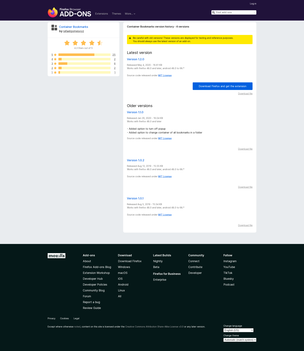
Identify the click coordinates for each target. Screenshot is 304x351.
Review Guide (92, 308)
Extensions (101, 13)
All (119, 296)
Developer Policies (95, 284)
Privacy (51, 318)
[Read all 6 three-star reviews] (84, 63)
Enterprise (159, 279)
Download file (245, 93)
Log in (253, 3)
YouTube (229, 267)
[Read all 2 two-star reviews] (84, 68)
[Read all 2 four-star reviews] (84, 59)
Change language (232, 325)
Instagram (230, 261)
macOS (122, 272)
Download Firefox (130, 261)
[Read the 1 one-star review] (84, 72)
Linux (121, 290)
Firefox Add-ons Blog (97, 267)
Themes (116, 13)
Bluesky (228, 278)
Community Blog (94, 290)
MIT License (165, 75)
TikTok (227, 272)
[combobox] (233, 12)
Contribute (195, 267)
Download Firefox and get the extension (222, 86)
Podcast (228, 284)
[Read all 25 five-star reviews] (84, 54)
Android (123, 284)
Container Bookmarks (73, 26)
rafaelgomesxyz (73, 31)
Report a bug (91, 302)
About (87, 261)
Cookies (64, 318)
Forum (87, 296)
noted (77, 326)
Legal (76, 318)
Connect (194, 261)
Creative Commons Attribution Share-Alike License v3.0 (154, 326)
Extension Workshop (96, 272)
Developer (195, 272)
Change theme (231, 335)
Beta (156, 267)
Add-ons (89, 255)
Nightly (158, 261)
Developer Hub (93, 278)
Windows (124, 267)
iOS (120, 278)
